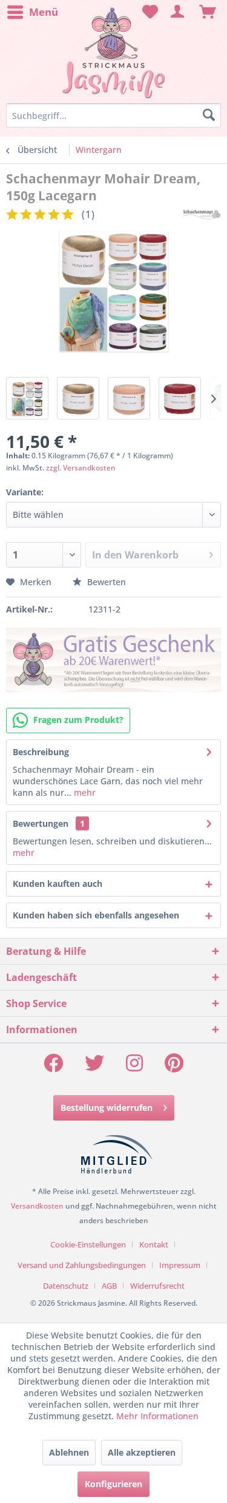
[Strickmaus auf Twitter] (94, 1067)
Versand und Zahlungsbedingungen (82, 1265)
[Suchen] (209, 115)
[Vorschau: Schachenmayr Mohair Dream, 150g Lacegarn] (27, 398)
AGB (109, 1285)
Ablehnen (69, 1452)
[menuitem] (32, 12)
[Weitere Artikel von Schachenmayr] (201, 214)
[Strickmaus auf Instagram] (134, 1067)
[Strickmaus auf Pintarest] (174, 1067)
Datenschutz (65, 1285)
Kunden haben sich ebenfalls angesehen (96, 915)
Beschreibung (41, 752)
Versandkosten (37, 1206)
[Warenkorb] (208, 12)
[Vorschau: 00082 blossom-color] (180, 398)
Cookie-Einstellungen (88, 1244)
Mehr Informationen (157, 1416)
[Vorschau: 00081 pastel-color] (129, 398)
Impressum (179, 1265)
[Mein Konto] (178, 12)
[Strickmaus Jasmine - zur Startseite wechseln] (113, 53)
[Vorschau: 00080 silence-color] (78, 398)
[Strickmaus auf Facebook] (53, 1067)
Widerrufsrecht (157, 1285)
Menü (43, 12)
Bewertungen (40, 823)
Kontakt (153, 1244)
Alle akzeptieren (142, 1452)
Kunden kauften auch (57, 883)
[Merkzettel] (148, 12)
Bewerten (105, 582)
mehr (83, 792)
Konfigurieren (113, 1484)
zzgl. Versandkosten (81, 468)
